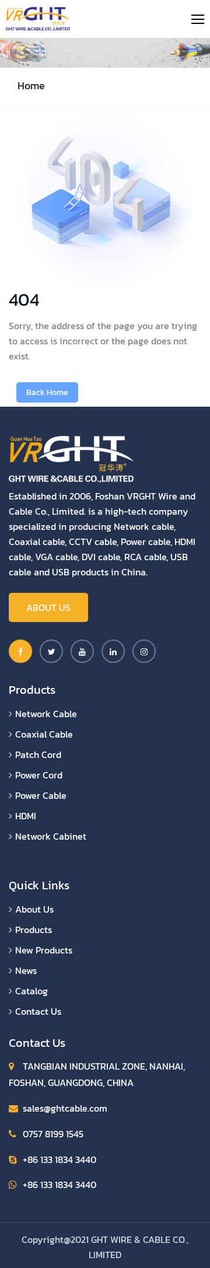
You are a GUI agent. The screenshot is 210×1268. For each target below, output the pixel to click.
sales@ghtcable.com (65, 1108)
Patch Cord (38, 754)
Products (33, 930)
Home (31, 85)
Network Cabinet (50, 836)
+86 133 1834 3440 (59, 1159)
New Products (43, 950)
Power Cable (40, 795)
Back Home (47, 392)
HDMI (25, 816)
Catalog (31, 991)
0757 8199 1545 (53, 1134)
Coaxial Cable (44, 734)
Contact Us (38, 1011)
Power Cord (38, 775)
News (26, 970)
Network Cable (46, 714)
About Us (48, 607)
